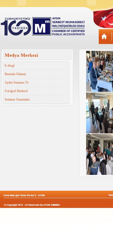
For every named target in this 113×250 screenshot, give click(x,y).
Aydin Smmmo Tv (17, 82)
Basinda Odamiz (15, 74)
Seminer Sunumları (17, 99)
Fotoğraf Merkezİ (16, 91)
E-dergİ (10, 65)
